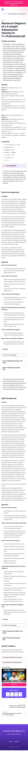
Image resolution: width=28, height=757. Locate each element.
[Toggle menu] (26, 9)
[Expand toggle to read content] (24, 349)
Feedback (16, 741)
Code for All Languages (9, 355)
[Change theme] (20, 9)
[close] (26, 3)
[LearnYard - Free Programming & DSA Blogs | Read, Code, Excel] (2, 9)
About (10, 741)
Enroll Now (14, 684)
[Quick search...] (23, 9)
